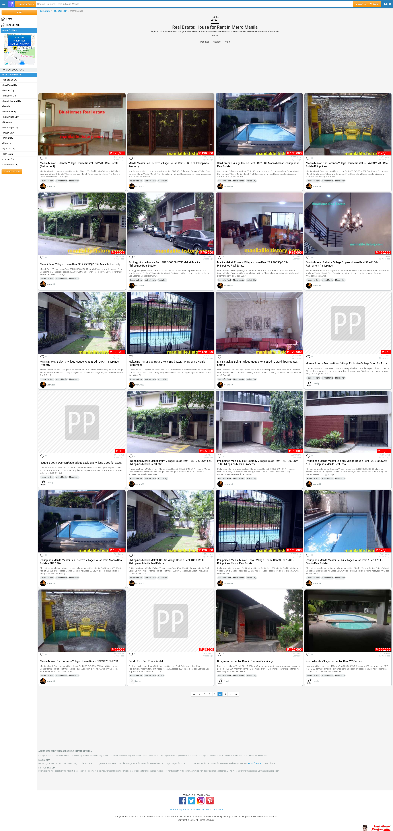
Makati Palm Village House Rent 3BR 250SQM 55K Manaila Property (80, 264)
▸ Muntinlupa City (10, 117)
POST (19, 12)
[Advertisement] (215, 68)
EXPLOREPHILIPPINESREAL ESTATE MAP (19, 40)
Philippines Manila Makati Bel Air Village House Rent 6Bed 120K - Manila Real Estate (344, 562)
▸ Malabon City (9, 95)
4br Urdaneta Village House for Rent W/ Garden (334, 661)
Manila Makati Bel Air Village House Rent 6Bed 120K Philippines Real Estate (257, 363)
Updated (204, 41)
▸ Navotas (7, 122)
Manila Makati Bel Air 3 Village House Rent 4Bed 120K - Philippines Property (79, 363)
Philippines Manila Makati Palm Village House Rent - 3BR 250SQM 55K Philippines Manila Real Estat (170, 462)
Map (227, 41)
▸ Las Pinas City (9, 85)
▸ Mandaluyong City (11, 101)
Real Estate (44, 11)
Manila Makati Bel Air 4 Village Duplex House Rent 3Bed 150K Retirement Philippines (342, 264)
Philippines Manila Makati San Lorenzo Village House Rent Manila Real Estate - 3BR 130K (81, 562)
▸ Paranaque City (10, 127)
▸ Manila (6, 106)
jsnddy (138, 681)
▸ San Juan (7, 154)
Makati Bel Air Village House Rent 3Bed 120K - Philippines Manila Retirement (167, 363)
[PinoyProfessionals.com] (11, 4)
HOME (9, 19)
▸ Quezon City (9, 148)
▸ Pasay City (8, 133)
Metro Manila (61, 181)
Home (173, 809)
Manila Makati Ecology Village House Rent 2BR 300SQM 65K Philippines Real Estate (252, 264)
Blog (179, 809)
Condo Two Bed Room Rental (146, 661)
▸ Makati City (8, 90)
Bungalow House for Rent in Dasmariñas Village (245, 661)
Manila (161, 676)
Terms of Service (254, 763)
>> (236, 694)
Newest (217, 41)
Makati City (74, 181)
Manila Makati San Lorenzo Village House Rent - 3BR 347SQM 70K (79, 661)
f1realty (316, 383)
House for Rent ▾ (26, 3)
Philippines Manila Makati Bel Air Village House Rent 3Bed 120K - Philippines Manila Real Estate (255, 562)
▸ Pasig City (7, 138)
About (186, 809)
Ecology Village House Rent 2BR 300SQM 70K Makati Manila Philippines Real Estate (164, 264)
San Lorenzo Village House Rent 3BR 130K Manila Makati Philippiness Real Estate (258, 165)
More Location (13, 171)
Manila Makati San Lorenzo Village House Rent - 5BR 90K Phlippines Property (169, 165)
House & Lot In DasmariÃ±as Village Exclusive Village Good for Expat (347, 363)
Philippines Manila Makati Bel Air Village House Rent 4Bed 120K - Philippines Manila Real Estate (167, 562)
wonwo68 (51, 186)
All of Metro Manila (11, 74)
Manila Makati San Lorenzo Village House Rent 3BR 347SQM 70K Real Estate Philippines (347, 165)
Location (361, 4)
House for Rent (60, 11)
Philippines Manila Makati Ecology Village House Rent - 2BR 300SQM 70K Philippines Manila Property (257, 462)
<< (194, 694)
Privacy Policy (197, 809)
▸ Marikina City (9, 111)
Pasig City (162, 280)
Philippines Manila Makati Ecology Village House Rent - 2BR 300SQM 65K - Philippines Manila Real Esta (346, 462)
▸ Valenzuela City (10, 164)
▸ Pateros (6, 143)
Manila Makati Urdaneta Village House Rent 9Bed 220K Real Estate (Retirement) (79, 165)
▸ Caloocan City (9, 80)
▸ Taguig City (8, 159)
